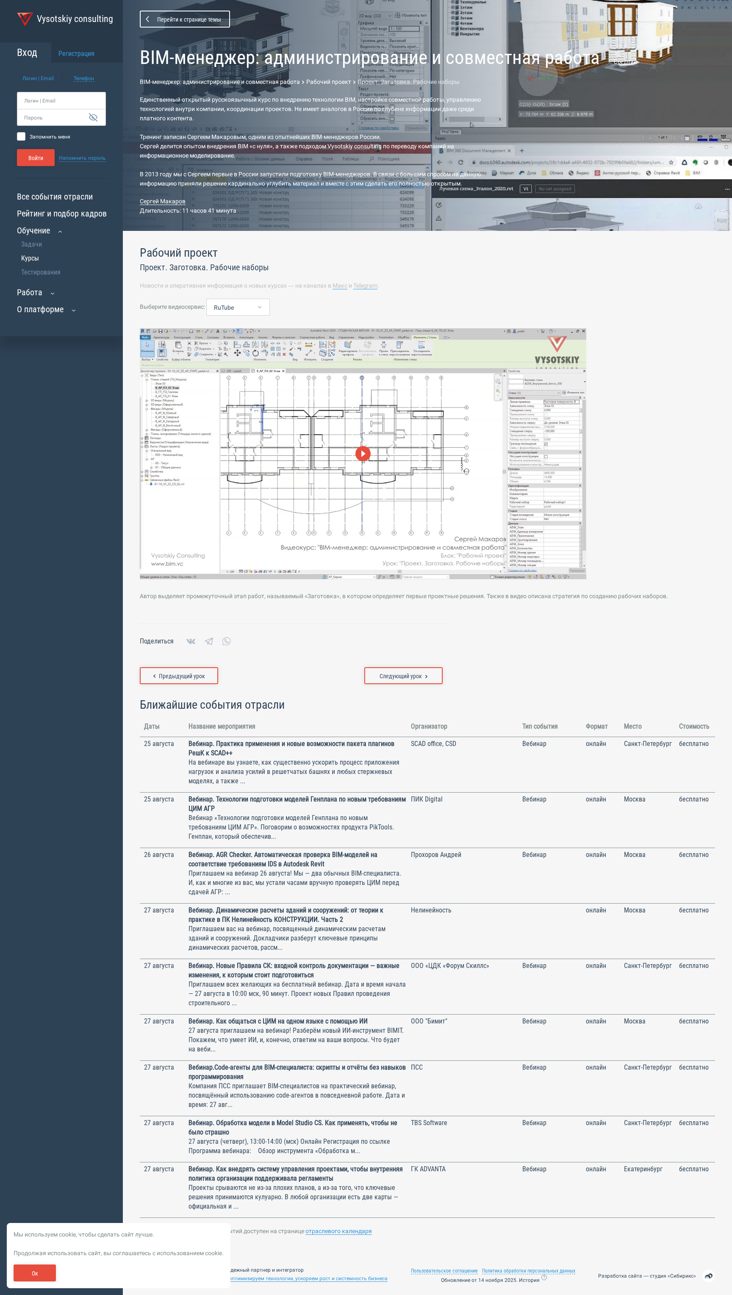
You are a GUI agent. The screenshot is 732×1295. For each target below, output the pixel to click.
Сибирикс (681, 1276)
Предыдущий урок (182, 676)
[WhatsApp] (226, 641)
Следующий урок (401, 676)
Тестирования (41, 272)
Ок (35, 1273)
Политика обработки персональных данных (528, 1271)
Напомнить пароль (82, 158)
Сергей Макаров (163, 201)
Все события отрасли (55, 196)
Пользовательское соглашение (444, 1271)
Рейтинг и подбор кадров (62, 213)
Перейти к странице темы (189, 19)
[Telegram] (209, 641)
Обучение (33, 230)
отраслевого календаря (338, 1231)
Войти (35, 158)
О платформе (40, 309)
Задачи (31, 244)
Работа (29, 292)
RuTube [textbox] (224, 307)
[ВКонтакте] (190, 641)
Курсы (30, 258)
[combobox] (238, 307)
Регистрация (76, 54)
